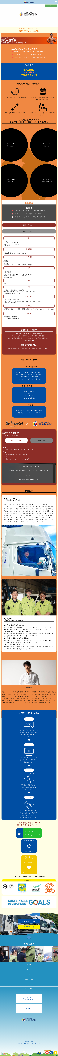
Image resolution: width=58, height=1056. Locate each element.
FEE (29, 974)
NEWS (29, 969)
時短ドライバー (29, 231)
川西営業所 (42, 440)
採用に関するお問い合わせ (29, 864)
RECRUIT (29, 989)
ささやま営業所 (16, 440)
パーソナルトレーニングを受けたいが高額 (27, 54)
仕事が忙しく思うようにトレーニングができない (29, 51)
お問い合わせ (29, 927)
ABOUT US (29, 979)
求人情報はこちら (29, 921)
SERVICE (29, 984)
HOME (29, 964)
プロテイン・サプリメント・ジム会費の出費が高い (30, 57)
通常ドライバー (29, 225)
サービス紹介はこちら (51, 5)
